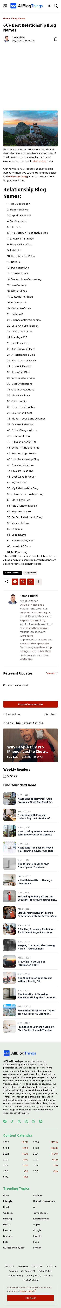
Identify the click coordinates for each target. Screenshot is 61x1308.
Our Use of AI (28, 1270)
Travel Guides (40, 1212)
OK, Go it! (31, 1298)
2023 (45, 1148)
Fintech (37, 1247)
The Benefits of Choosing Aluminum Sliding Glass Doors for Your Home (37, 997)
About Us (9, 1266)
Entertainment (41, 1218)
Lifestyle (7, 1201)
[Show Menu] (5, 6)
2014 (15, 1177)
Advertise (23, 1266)
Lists (5, 1241)
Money (7, 1224)
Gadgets (8, 1212)
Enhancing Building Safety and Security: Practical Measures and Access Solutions (36, 899)
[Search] (56, 6)
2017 (45, 1165)
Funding (7, 1218)
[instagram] (26, 1121)
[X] (23, 582)
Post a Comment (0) (30, 704)
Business (37, 1195)
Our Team (51, 1266)
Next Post (50, 714)
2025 (45, 1142)
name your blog (17, 176)
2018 (15, 1165)
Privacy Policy (34, 1275)
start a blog (39, 161)
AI (34, 1207)
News (6, 1195)
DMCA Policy (45, 1270)
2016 (15, 1171)
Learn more (26, 1290)
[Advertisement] (30, 76)
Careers (13, 1270)
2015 (45, 1171)
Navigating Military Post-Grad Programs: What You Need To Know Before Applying (35, 801)
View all (50, 673)
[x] (19, 1121)
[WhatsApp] (30, 582)
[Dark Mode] (49, 6)
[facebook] (5, 1121)
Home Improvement (44, 1201)
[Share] (54, 39)
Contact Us (37, 1266)
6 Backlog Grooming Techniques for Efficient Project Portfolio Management (36, 932)
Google (37, 1230)
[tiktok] (12, 1121)
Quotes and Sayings (13, 1247)
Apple (36, 1224)
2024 (15, 1148)
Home (6, 18)
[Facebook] (15, 582)
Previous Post (13, 714)
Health (6, 1207)
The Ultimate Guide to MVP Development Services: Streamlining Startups (33, 867)
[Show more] (38, 582)
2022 (15, 1153)
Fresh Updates (30, 1279)
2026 (15, 1142)
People (7, 1230)
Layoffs (37, 1236)
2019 (45, 1159)
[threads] (33, 1121)
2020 (15, 1159)
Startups (7, 1236)
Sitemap (48, 1275)
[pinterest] (40, 1121)
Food (36, 1241)
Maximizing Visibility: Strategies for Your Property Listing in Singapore (36, 1013)
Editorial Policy (15, 1275)
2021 (45, 1153)
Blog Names (19, 18)
